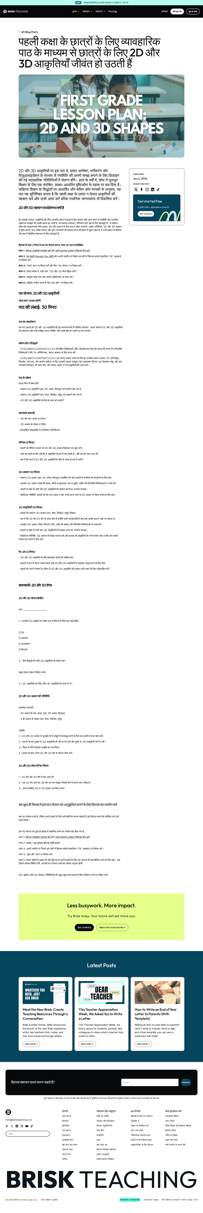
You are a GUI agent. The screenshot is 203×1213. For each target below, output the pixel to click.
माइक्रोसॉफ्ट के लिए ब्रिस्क (142, 1144)
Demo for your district (112, 927)
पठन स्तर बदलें (137, 1130)
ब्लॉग (98, 1139)
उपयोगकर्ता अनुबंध (151, 1199)
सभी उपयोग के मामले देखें (175, 1144)
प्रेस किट (100, 1130)
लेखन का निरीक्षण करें (139, 1125)
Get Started (146, 214)
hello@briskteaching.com (19, 1119)
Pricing (113, 11)
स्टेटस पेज (66, 1154)
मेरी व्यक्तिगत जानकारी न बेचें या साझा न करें (179, 1199)
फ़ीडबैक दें (135, 1121)
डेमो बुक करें (177, 11)
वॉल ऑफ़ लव (102, 1144)
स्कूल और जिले (171, 1139)
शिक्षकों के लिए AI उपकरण (142, 1116)
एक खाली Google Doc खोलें (39, 256)
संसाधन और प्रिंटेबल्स (105, 1121)
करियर (65, 1159)
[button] (76, 11)
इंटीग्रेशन (66, 1125)
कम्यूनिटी (100, 1135)
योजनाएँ (65, 1121)
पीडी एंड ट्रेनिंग (103, 1116)
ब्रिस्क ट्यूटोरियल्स (104, 1125)
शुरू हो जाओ (193, 11)
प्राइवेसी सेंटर (67, 1139)
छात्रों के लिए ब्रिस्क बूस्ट (141, 1139)
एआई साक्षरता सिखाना (105, 1159)
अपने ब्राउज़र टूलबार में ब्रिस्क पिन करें (72, 250)
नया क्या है (66, 1130)
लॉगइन (164, 11)
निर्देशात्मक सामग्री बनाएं (140, 1135)
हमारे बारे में (66, 1116)
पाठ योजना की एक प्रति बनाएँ (46, 842)
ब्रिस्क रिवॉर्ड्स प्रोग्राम (106, 1149)
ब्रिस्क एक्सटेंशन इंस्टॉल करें (38, 250)
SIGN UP (186, 1082)
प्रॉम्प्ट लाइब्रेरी (103, 1154)
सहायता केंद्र (67, 1149)
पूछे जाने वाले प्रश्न (69, 1144)
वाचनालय (66, 1135)
